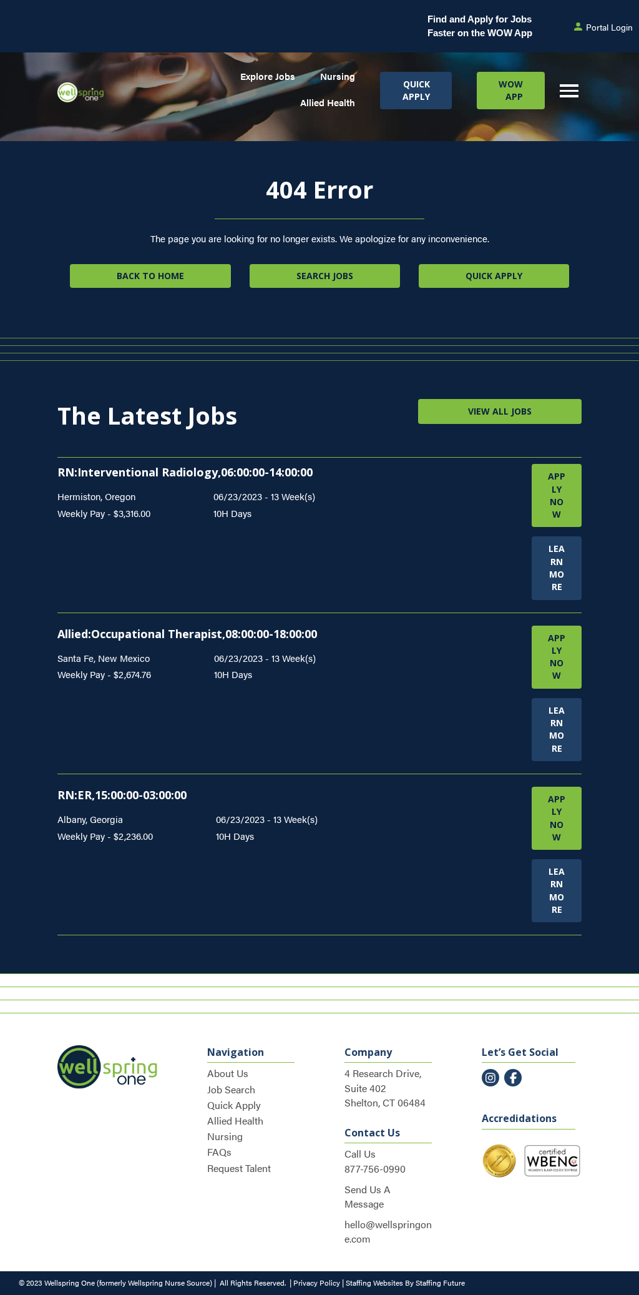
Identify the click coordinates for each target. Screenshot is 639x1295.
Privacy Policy (316, 1282)
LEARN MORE (557, 568)
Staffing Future (440, 1282)
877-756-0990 (375, 1168)
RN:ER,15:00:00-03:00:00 (122, 794)
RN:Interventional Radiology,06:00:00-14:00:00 (185, 472)
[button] (415, 91)
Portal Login (609, 27)
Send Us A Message (367, 1196)
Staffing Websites (374, 1282)
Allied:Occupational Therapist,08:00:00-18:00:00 (187, 633)
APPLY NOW (556, 495)
